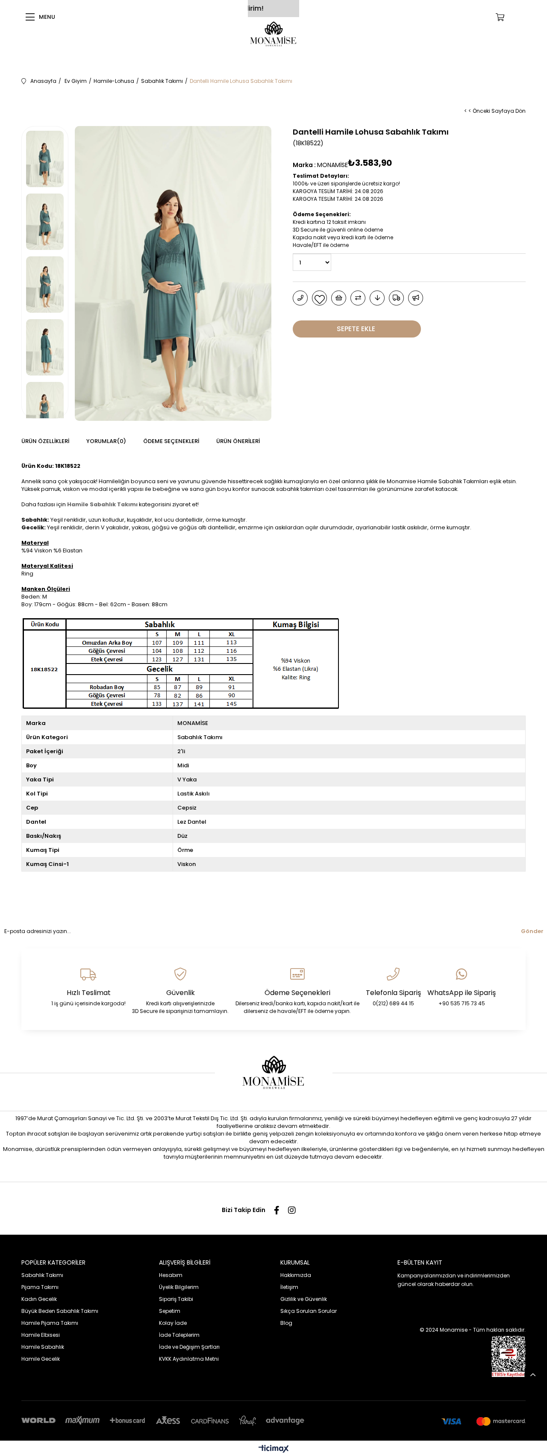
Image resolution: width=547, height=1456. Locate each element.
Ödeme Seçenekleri (171, 441)
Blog (286, 1323)
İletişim (289, 1287)
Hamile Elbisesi (40, 1335)
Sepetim (169, 1311)
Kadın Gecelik (39, 1299)
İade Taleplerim (179, 1335)
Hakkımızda (295, 1275)
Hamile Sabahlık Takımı (102, 504)
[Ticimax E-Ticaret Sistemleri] (274, 1449)
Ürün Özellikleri (45, 441)
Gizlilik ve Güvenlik (303, 1299)
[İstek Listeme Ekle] (338, 298)
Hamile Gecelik (40, 1358)
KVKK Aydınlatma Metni (189, 1358)
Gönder (532, 931)
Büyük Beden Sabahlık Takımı (59, 1311)
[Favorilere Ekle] (319, 298)
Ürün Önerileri (238, 441)
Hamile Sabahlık (42, 1346)
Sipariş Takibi (176, 1299)
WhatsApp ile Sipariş (461, 993)
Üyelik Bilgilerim (179, 1287)
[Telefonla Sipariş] (300, 298)
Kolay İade (173, 1323)
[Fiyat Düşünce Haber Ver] (377, 298)
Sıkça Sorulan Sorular (308, 1311)
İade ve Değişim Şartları (189, 1346)
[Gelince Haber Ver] (415, 298)
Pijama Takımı (40, 1287)
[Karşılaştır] (357, 298)
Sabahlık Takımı (42, 1275)
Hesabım (170, 1275)
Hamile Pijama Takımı (49, 1323)
